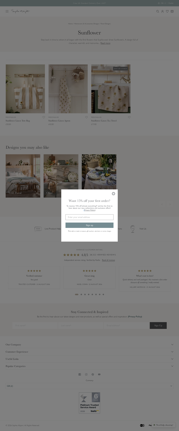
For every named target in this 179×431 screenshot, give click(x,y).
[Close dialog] (113, 193)
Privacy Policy (89, 210)
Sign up (89, 225)
